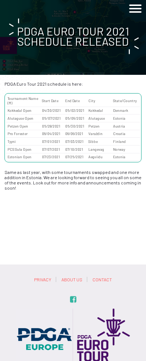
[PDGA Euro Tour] (102, 311)
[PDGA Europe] (44, 311)
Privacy (42, 279)
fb (73, 299)
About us (71, 279)
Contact (102, 279)
